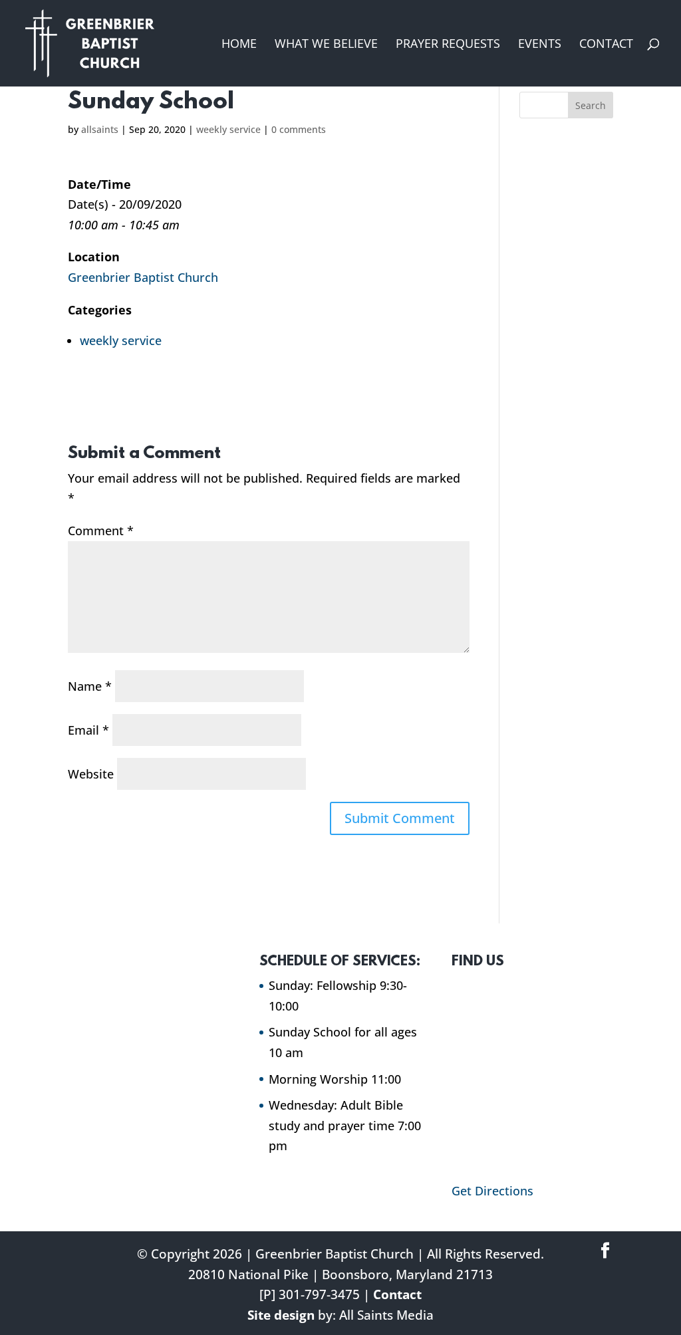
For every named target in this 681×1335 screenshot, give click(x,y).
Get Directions (492, 1191)
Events (539, 45)
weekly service (228, 129)
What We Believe (326, 45)
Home (239, 45)
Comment (101, 531)
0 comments (298, 129)
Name (90, 686)
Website (91, 774)
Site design (281, 1315)
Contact (606, 45)
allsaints (99, 129)
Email (88, 730)
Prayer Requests (448, 45)
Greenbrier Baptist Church (143, 277)
